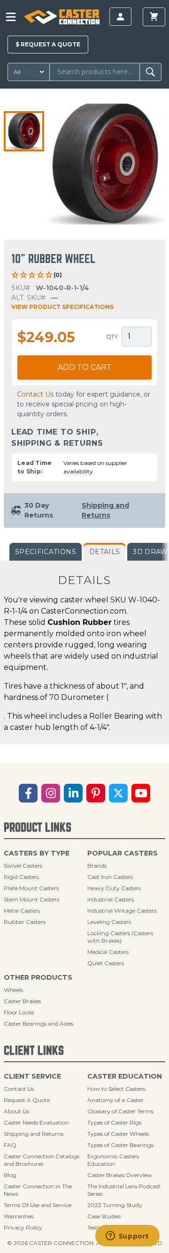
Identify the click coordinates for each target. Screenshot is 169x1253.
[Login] (120, 17)
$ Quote (47, 44)
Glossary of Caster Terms (120, 1111)
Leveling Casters (109, 921)
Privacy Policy (23, 1227)
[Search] (150, 72)
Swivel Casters (23, 865)
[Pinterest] (95, 793)
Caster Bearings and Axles (38, 1023)
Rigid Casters (21, 876)
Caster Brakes (22, 1001)
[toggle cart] (154, 17)
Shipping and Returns (33, 1133)
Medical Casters (108, 951)
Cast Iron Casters (110, 876)
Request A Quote (27, 1099)
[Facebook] (28, 793)
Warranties (18, 1216)
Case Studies (104, 1216)
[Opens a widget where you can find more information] (127, 1236)
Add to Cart (85, 367)
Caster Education (124, 1076)
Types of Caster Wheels (118, 1133)
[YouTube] (140, 793)
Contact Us (35, 394)
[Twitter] (118, 793)
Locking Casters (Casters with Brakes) (120, 937)
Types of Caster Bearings (120, 1144)
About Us (16, 1111)
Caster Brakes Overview (119, 1174)
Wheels (13, 989)
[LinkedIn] (73, 793)
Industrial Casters (110, 899)
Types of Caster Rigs (114, 1122)
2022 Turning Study (114, 1204)
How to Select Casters (116, 1088)
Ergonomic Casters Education (113, 1160)
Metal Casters (22, 910)
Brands (97, 865)
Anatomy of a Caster (115, 1099)
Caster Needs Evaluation (36, 1122)
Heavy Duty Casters (114, 888)
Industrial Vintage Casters (121, 910)
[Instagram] (50, 793)
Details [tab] (104, 552)
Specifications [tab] (45, 552)
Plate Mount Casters (31, 888)
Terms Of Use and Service (37, 1204)
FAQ (10, 1144)
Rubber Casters (25, 921)
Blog (10, 1174)
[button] (24, 131)
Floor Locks (19, 1012)
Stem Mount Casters (31, 899)
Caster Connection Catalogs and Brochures (41, 1160)
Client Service (32, 1076)
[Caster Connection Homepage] (62, 17)
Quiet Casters (105, 963)
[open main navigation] (11, 16)
